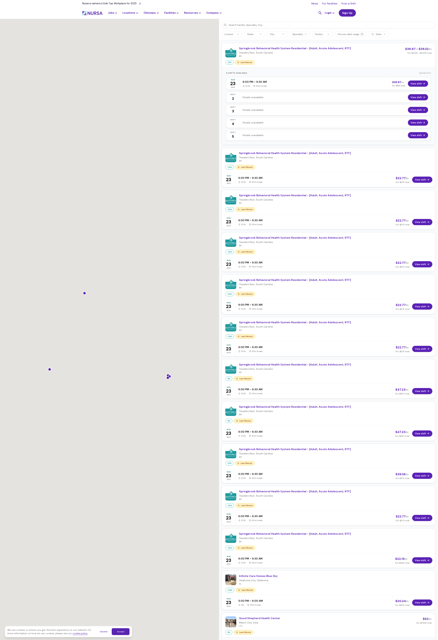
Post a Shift (349, 3)
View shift (416, 83)
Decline (104, 631)
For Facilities (329, 3)
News (314, 3)
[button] (130, 13)
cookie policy (80, 633)
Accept (120, 631)
